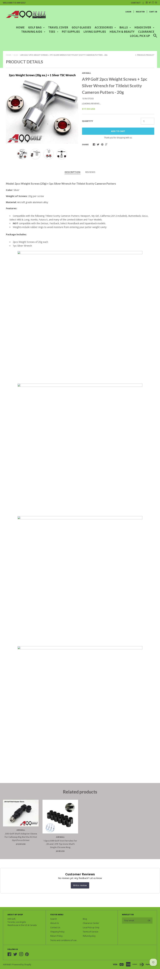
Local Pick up (140, 36)
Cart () (153, 11)
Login (128, 11)
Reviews (90, 172)
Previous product (145, 55)
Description (72, 172)
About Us (54, 923)
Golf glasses (81, 27)
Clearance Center (91, 923)
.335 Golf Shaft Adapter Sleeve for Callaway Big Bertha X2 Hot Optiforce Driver (21, 837)
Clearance (146, 31)
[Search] (155, 37)
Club (15, 55)
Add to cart (118, 131)
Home (20, 27)
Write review (80, 885)
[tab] (72, 172)
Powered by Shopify (21, 964)
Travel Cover (58, 27)
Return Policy (56, 936)
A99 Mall (86, 73)
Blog (85, 919)
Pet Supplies (71, 31)
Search (53, 919)
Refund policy (89, 936)
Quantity (87, 121)
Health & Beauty (122, 31)
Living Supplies (94, 31)
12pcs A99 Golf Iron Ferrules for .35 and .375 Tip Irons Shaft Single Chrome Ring (60, 844)
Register (140, 11)
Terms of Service (90, 931)
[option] (42, 108)
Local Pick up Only (91, 927)
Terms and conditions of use (63, 940)
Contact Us (55, 927)
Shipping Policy (57, 931)
